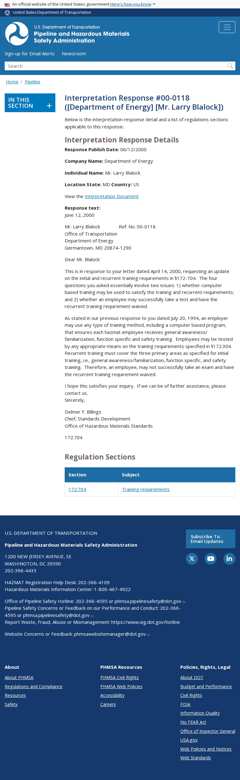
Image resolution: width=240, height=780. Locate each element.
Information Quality (200, 713)
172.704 (77, 489)
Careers (108, 704)
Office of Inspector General (207, 731)
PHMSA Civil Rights (119, 677)
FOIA (185, 704)
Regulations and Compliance (33, 686)
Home (12, 82)
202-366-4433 (21, 570)
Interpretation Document (112, 196)
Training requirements (146, 489)
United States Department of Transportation (52, 12)
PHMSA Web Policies (121, 686)
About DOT (191, 677)
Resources (15, 695)
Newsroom (74, 53)
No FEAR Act (193, 722)
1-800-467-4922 (112, 589)
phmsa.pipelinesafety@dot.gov (148, 601)
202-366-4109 (94, 582)
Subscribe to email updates (207, 538)
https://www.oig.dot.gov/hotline (145, 622)
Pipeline (32, 82)
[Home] (67, 35)
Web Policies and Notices (206, 749)
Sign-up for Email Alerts (30, 53)
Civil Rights (191, 695)
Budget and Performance (206, 686)
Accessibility (112, 695)
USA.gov (189, 740)
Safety (11, 704)
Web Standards (195, 758)
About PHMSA (19, 677)
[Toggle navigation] (227, 27)
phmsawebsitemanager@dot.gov (110, 634)
